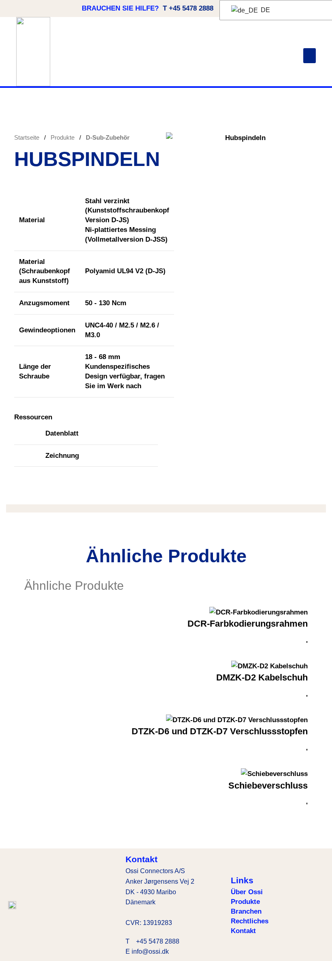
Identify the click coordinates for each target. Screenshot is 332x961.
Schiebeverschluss (268, 785)
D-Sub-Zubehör (108, 137)
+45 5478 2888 (157, 941)
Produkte (63, 137)
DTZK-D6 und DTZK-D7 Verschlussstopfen (220, 731)
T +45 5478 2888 (188, 8)
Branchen (246, 911)
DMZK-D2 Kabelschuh (262, 677)
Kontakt (243, 931)
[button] (309, 56)
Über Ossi (247, 892)
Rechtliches (249, 921)
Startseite (27, 137)
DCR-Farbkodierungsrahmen (247, 624)
